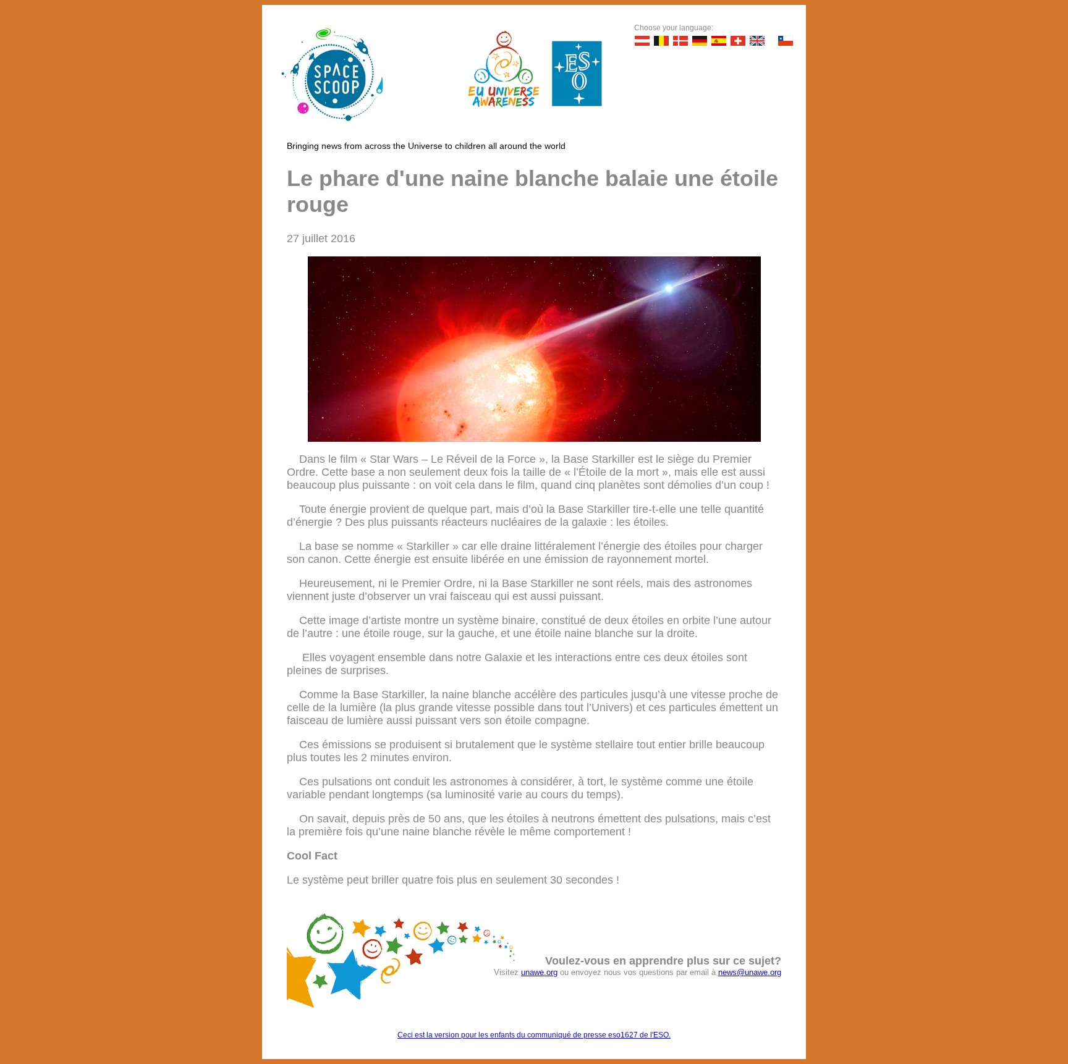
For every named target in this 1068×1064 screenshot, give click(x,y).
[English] (757, 40)
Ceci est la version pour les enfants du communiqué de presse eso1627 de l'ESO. (534, 1035)
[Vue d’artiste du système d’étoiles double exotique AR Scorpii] (534, 438)
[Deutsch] (642, 40)
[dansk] (680, 40)
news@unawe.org (749, 972)
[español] (719, 40)
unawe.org (539, 972)
